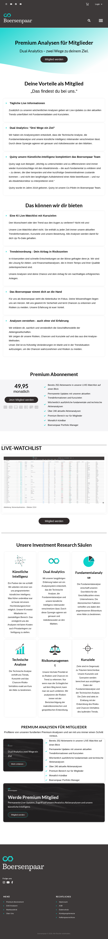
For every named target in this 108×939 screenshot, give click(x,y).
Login (97, 4)
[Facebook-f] (12, 882)
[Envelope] (20, 4)
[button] (89, 20)
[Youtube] (11, 4)
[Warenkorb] (87, 4)
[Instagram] (6, 4)
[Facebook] (15, 4)
